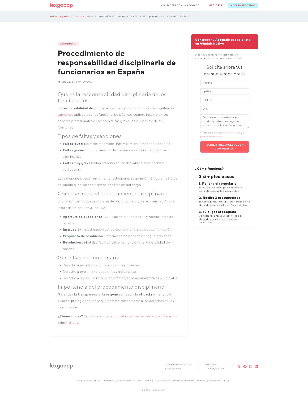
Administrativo (83, 16)
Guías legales (163, 380)
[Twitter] (239, 366)
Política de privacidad (183, 380)
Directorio (108, 380)
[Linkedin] (256, 366)
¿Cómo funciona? (125, 380)
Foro (139, 380)
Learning (148, 380)
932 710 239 (215, 5)
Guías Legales (59, 16)
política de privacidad (211, 136)
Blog (226, 380)
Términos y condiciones (209, 380)
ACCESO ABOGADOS (243, 5)
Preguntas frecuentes (88, 380)
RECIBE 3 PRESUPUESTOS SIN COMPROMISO (224, 146)
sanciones (65, 114)
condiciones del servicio (227, 133)
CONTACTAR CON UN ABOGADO (180, 5)
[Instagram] (250, 366)
